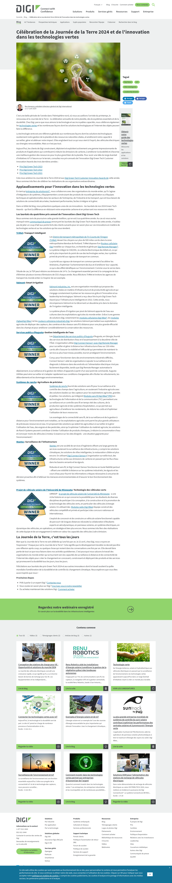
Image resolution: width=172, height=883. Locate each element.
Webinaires (106, 847)
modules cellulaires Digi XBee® (93, 317)
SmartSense (49, 857)
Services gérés (105, 11)
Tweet (129, 103)
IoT (137, 82)
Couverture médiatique (139, 847)
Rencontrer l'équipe (96, 22)
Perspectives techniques (48, 22)
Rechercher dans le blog (128, 22)
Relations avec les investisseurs (142, 837)
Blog (108, 4)
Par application (50, 825)
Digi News (127, 82)
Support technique (80, 833)
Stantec (52, 445)
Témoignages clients (51, 635)
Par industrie (49, 821)
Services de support (80, 852)
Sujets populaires (79, 22)
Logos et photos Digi (109, 828)
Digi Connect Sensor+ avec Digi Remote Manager (96, 343)
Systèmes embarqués (81, 821)
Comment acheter (126, 4)
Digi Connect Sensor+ (77, 455)
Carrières (133, 828)
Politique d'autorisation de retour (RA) (85, 841)
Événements (106, 831)
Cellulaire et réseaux (81, 825)
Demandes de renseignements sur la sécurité (27, 842)
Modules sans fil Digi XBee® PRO (98, 396)
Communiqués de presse (139, 853)
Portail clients (78, 836)
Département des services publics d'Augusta (73, 336)
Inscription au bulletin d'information (29, 851)
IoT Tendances (29, 22)
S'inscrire (114, 4)
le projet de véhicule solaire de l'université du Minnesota (84, 493)
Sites (132, 844)
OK (150, 874)
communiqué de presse (40, 221)
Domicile (19, 17)
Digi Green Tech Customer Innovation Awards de (86, 178)
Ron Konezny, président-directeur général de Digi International (48, 106)
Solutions (77, 11)
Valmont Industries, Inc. (60, 286)
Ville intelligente (130, 87)
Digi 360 (48, 836)
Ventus (47, 861)
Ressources (121, 11)
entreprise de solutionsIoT (38, 191)
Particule (48, 854)
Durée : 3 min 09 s (37, 788)
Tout (22, 635)
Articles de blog (72, 635)
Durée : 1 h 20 (132, 788)
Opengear (48, 851)
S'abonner (111, 22)
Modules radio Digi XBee (82, 507)
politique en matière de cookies (45, 875)
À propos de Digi (136, 821)
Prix (131, 825)
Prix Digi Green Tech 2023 (31, 166)
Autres (88, 635)
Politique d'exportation (138, 834)
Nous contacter (142, 4)
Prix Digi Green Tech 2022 (31, 169)
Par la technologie (51, 828)
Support (135, 11)
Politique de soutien (80, 849)
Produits (90, 11)
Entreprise (148, 11)
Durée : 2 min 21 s (37, 731)
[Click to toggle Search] (153, 4)
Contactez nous (54, 582)
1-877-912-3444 (22, 829)
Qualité (133, 857)
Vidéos (33, 635)
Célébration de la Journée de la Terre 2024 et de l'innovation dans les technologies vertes (59, 17)
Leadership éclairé (131, 92)
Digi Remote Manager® (108, 246)
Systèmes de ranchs (58, 386)
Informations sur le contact (27, 826)
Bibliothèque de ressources (112, 837)
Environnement (136, 831)
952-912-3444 (21, 832)
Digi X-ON (48, 843)
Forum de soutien (80, 845)
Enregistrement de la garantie (84, 855)
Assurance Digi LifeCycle (54, 840)
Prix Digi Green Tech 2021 (31, 173)
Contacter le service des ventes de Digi (29, 837)
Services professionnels (82, 828)
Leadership (134, 841)
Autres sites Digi (136, 850)
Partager (130, 98)
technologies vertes (28, 125)
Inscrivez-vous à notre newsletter (67, 586)
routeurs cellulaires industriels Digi (54, 321)
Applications (65, 22)
